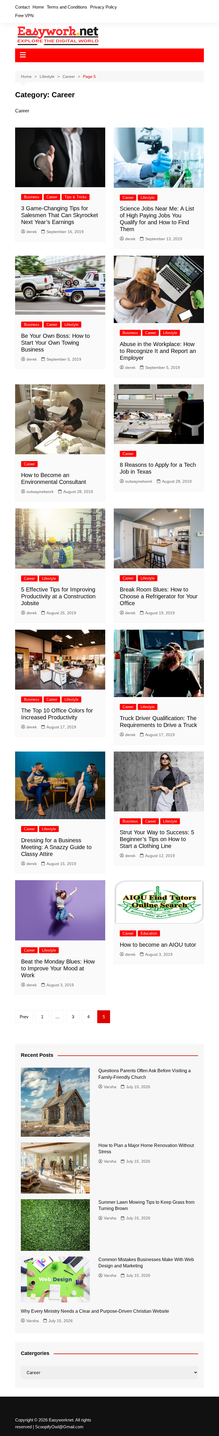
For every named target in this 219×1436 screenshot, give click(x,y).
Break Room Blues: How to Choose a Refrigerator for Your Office (159, 596)
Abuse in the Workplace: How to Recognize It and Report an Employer (158, 351)
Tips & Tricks (75, 197)
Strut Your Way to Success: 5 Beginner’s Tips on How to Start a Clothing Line (157, 839)
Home (38, 7)
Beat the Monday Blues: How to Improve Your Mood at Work (58, 968)
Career (51, 197)
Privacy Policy (103, 7)
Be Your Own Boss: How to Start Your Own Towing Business (55, 343)
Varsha (110, 1086)
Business (31, 197)
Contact (22, 7)
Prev (24, 1016)
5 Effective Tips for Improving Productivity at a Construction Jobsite (58, 596)
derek (32, 231)
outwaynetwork (40, 491)
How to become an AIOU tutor (158, 945)
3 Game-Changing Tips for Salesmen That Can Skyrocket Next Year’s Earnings (59, 215)
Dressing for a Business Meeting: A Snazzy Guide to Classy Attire (56, 847)
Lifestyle (148, 197)
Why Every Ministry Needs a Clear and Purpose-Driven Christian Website (95, 1311)
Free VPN (24, 15)
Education (149, 933)
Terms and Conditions (67, 7)
